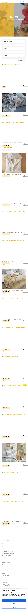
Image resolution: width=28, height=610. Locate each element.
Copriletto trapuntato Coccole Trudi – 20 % (12, 261)
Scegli (3, 88)
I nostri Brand (5, 575)
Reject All (14, 607)
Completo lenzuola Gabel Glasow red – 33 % (12, 203)
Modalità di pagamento (8, 553)
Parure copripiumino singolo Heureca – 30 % (12, 521)
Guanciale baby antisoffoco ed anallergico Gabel (12, 143)
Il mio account (5, 569)
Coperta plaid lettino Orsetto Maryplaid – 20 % (12, 435)
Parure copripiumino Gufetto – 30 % (10, 463)
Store (3, 573)
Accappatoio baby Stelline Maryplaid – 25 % (12, 174)
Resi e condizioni (6, 558)
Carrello (4, 571)
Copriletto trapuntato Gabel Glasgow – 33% (12, 290)
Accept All (14, 600)
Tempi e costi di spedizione (9, 555)
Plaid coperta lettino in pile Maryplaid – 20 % (12, 232)
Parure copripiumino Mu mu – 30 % (9, 492)
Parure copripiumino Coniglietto (9, 85)
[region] (14, 599)
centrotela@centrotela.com (12, 588)
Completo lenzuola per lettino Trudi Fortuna (12, 319)
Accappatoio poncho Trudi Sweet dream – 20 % (13, 348)
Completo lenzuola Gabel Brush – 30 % (10, 113)
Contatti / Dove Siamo (7, 567)
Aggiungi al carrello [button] (7, 147)
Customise (14, 603)
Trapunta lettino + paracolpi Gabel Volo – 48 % (13, 406)
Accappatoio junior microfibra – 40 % (11, 377)
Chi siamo (4, 564)
